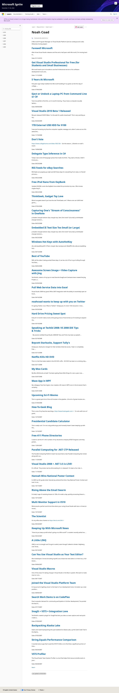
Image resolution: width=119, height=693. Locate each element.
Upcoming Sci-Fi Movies (45, 395)
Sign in (115, 14)
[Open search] (111, 14)
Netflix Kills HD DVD (43, 356)
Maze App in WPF (41, 380)
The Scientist (39, 516)
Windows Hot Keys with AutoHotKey (52, 241)
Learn (33, 27)
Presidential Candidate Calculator (51, 421)
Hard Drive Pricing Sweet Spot (48, 313)
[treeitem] (11, 32)
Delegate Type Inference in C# (49, 153)
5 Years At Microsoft (43, 79)
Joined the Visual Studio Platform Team (54, 582)
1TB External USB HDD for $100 (49, 125)
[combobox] (11, 28)
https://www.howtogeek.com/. (63, 411)
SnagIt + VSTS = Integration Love (50, 611)
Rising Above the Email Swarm (49, 490)
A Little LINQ (39, 540)
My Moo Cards (39, 368)
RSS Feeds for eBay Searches (47, 167)
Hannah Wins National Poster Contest (53, 475)
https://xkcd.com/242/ (56, 520)
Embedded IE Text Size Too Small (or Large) (56, 227)
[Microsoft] (3, 14)
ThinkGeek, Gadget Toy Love (47, 196)
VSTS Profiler (39, 653)
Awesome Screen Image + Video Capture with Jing (54, 272)
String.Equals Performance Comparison (54, 639)
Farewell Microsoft (42, 48)
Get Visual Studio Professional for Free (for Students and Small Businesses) (55, 64)
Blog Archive (40, 27)
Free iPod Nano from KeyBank (48, 181)
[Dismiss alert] (115, 3)
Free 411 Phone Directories (47, 435)
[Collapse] (20, 25)
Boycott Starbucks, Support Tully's (51, 342)
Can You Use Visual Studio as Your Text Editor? (57, 554)
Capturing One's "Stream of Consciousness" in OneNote (56, 212)
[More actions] (86, 27)
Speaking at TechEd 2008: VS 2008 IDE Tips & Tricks (55, 329)
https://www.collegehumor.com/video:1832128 (46, 143)
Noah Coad (49, 27)
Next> (33, 667)
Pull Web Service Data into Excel (50, 287)
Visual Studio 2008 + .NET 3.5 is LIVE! (52, 463)
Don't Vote (37, 139)
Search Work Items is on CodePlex (51, 597)
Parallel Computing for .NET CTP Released (55, 449)
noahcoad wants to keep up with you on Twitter (58, 301)
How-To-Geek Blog (42, 407)
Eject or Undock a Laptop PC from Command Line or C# (59, 95)
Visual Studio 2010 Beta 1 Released (51, 110)
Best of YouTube (41, 256)
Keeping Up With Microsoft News (50, 528)
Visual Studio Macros (43, 568)
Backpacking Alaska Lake (46, 625)
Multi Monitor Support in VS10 (48, 502)
